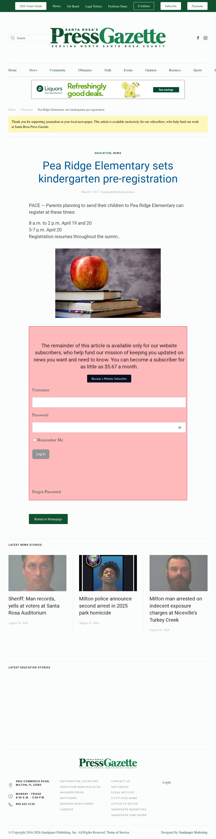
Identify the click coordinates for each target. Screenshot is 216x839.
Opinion (150, 70)
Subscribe (171, 6)
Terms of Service (118, 832)
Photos (57, 6)
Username (41, 390)
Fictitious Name (117, 6)
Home (12, 70)
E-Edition (144, 6)
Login (167, 782)
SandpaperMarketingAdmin (117, 192)
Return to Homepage (48, 519)
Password (40, 415)
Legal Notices (93, 6)
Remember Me (49, 440)
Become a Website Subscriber (109, 379)
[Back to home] (108, 37)
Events (128, 70)
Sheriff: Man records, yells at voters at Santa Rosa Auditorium (33, 606)
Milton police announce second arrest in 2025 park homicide (105, 606)
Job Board (73, 6)
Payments (197, 6)
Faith (108, 70)
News (33, 70)
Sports (197, 70)
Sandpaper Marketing (193, 832)
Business (175, 70)
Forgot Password (46, 491)
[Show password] (180, 427)
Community (58, 70)
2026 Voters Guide (31, 6)
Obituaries (85, 70)
